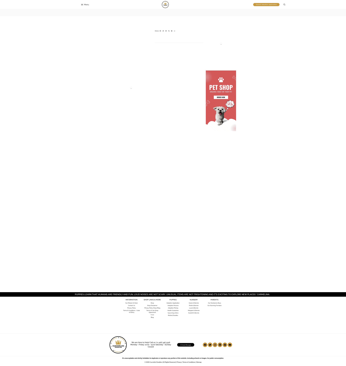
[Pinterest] (225, 310)
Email (160, 173)
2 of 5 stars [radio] (162, 139)
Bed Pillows (212, 40)
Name (160, 166)
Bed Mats (212, 37)
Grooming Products (142, 87)
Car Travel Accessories (216, 63)
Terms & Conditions (189, 328)
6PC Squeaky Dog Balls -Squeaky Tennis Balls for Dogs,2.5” (119, 233)
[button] (85, 5)
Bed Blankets (213, 29)
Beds (210, 43)
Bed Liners (212, 34)
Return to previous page (225, 12)
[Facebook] (205, 310)
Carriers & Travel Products (217, 51)
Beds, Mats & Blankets (215, 26)
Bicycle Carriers (213, 57)
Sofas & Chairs (213, 46)
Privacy (179, 328)
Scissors (142, 89)
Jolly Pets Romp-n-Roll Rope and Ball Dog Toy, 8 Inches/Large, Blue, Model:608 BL (176, 234)
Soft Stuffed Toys (130, 12)
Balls (117, 229)
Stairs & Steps (213, 48)
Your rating (162, 137)
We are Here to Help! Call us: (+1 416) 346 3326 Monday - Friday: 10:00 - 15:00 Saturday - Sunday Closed (150, 310)
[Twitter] (210, 310)
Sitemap (198, 328)
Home (112, 12)
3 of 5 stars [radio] (167, 139)
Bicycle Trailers (213, 60)
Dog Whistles (116, 87)
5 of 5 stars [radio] (181, 139)
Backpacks (212, 54)
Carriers (211, 66)
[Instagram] (215, 310)
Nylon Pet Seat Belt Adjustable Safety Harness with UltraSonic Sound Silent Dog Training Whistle (119, 95)
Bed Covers (212, 32)
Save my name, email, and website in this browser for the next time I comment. (180, 182)
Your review (162, 143)
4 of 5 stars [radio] (173, 139)
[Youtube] (230, 310)
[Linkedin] (220, 310)
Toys (119, 12)
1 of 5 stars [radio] (158, 139)
